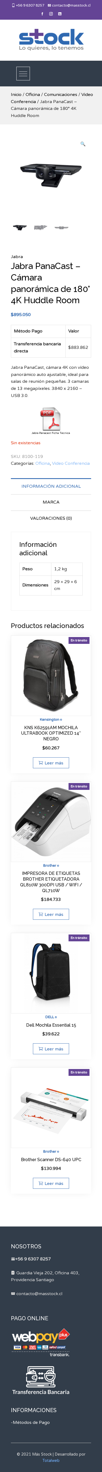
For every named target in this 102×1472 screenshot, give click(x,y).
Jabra (17, 256)
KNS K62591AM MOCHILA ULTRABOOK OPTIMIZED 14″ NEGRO (51, 733)
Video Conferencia (71, 463)
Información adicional (51, 486)
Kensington (49, 719)
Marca (51, 502)
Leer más (54, 763)
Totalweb (51, 1460)
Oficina (33, 94)
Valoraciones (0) (51, 518)
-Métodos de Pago (30, 1422)
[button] (83, 144)
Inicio (16, 94)
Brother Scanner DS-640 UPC (51, 1159)
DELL (49, 1017)
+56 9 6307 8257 (29, 5)
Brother (49, 865)
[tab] (51, 486)
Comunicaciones (60, 94)
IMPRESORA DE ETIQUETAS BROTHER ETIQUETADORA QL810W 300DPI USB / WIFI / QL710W (51, 882)
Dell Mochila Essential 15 (51, 1025)
